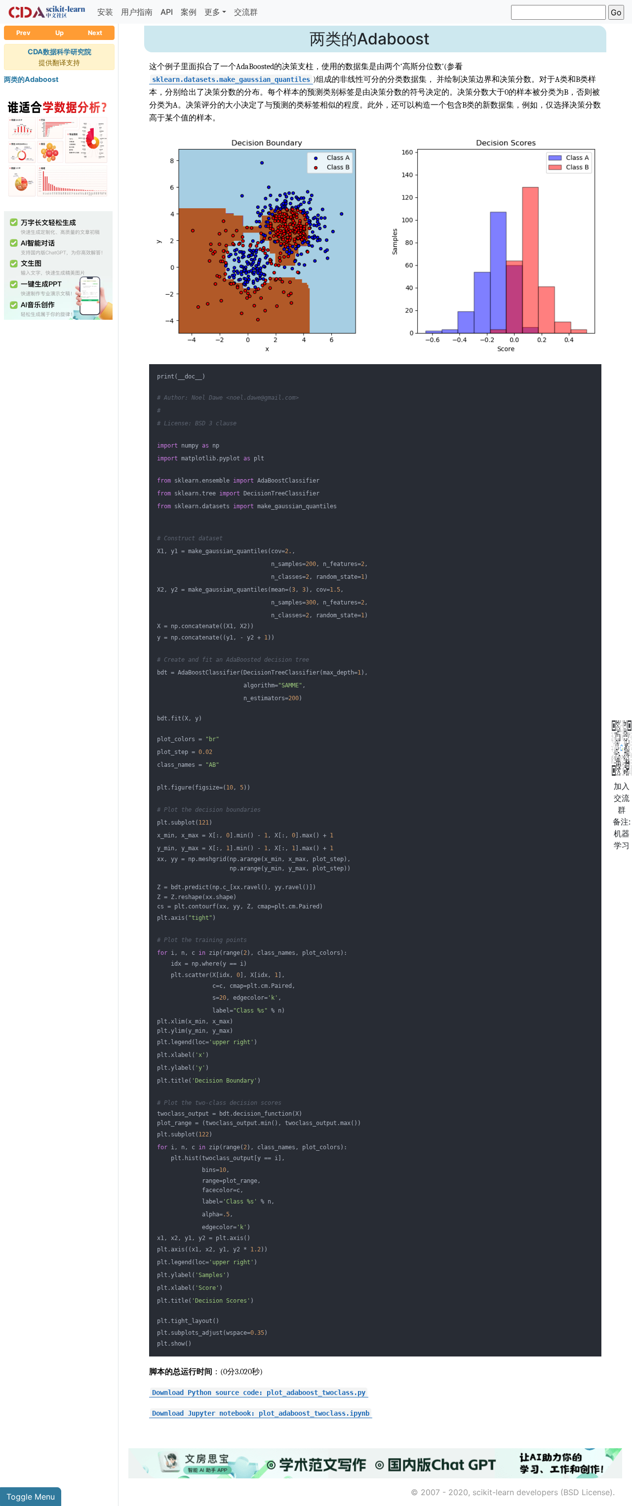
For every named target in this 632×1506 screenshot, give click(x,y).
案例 (189, 12)
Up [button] (59, 33)
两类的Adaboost (31, 79)
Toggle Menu (30, 1497)
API (166, 12)
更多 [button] (212, 12)
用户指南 (137, 12)
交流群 (246, 12)
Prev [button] (23, 33)
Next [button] (95, 33)
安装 (105, 12)
